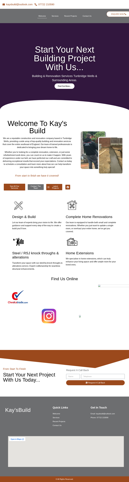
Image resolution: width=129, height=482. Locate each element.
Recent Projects (70, 16)
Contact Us (87, 16)
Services (55, 16)
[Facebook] (67, 187)
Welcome (42, 16)
